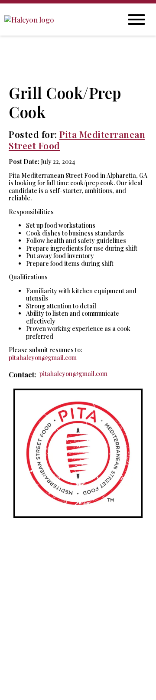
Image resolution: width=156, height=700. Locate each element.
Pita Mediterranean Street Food (77, 139)
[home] (56, 19)
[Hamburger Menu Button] (136, 19)
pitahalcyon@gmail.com (43, 357)
